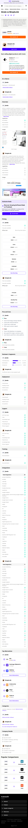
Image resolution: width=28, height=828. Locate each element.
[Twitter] (6, 15)
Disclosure (3, 822)
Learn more (6, 116)
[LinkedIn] (8, 15)
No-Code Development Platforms (9, 726)
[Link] (14, 15)
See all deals (15, 213)
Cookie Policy (3, 821)
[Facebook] (16, 825)
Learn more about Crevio (16, 69)
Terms (8, 821)
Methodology (5, 26)
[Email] (11, 15)
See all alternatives (14, 675)
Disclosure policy (19, 25)
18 (16, 33)
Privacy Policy (13, 821)
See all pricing (14, 273)
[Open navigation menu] (26, 6)
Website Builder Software (7, 87)
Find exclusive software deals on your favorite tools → (14, 2)
